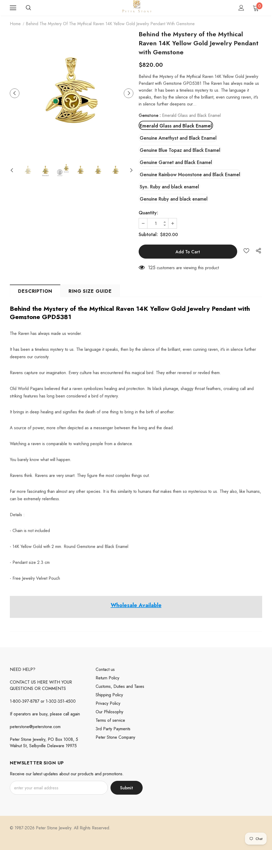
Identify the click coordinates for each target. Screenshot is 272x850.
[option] (71, 93)
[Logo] (136, 7)
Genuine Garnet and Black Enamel (176, 162)
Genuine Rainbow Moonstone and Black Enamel (190, 174)
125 (151, 267)
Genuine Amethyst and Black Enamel (178, 138)
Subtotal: (148, 234)
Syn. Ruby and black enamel (169, 186)
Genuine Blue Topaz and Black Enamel (180, 150)
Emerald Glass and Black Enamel (176, 125)
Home (15, 24)
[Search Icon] (28, 8)
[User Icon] (241, 8)
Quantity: (148, 213)
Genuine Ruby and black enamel (173, 199)
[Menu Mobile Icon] (13, 8)
